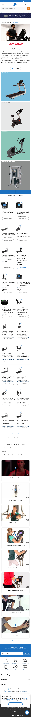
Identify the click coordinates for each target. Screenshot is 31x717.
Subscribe (26, 653)
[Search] (28, 8)
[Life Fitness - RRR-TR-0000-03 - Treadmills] (19, 250)
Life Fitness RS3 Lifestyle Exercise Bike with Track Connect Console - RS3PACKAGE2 (23, 400)
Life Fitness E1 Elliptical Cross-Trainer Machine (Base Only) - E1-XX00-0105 (23, 235)
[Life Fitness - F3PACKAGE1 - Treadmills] (19, 370)
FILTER (7, 192)
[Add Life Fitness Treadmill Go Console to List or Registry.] (5, 203)
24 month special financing (23, 337)
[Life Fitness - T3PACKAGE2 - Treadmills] (4, 415)
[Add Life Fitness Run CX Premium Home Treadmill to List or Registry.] (20, 248)
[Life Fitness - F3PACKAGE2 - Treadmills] (19, 415)
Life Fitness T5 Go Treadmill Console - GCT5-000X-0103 (23, 283)
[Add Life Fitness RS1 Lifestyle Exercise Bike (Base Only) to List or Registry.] (20, 300)
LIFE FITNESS (15, 22)
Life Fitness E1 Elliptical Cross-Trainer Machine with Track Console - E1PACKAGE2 (8, 400)
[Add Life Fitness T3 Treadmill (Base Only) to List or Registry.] (5, 226)
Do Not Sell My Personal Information (19, 711)
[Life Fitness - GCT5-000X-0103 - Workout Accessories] (19, 276)
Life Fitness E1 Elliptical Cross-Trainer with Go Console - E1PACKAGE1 (7, 355)
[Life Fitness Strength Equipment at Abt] (15, 189)
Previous (12, 641)
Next (18, 641)
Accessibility (6, 711)
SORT (23, 192)
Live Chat (8, 691)
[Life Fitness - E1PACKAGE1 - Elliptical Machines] (4, 348)
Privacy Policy (10, 699)
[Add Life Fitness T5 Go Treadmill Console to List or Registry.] (20, 275)
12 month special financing (8, 337)
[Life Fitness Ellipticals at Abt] (15, 159)
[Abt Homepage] (15, 4)
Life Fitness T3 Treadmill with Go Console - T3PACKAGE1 (8, 377)
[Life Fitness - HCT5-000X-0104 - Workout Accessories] (4, 302)
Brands (3, 20)
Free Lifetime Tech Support (6, 1)
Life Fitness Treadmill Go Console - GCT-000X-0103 (8, 211)
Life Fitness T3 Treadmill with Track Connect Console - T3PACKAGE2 (8, 422)
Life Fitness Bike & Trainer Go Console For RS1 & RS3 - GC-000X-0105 (23, 212)
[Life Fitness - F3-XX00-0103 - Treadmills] (4, 250)
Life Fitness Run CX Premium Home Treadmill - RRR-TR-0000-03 (23, 257)
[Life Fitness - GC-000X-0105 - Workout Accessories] (19, 205)
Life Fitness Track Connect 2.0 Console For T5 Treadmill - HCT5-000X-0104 (8, 309)
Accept (15, 704)
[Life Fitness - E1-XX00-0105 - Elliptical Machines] (19, 228)
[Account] (25, 4)
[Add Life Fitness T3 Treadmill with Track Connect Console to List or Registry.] (5, 413)
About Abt (4, 679)
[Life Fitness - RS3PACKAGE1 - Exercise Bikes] (19, 348)
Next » (18, 433)
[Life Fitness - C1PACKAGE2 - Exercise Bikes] (19, 326)
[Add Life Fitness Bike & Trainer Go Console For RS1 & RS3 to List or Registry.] (20, 203)
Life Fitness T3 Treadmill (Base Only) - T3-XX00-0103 (8, 234)
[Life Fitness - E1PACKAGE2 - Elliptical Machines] (4, 392)
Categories (17, 68)
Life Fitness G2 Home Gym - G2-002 (8, 283)
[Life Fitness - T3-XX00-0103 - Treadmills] (4, 228)
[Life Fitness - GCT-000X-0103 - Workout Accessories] (4, 205)
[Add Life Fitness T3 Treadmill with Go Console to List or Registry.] (5, 368)
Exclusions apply (25, 650)
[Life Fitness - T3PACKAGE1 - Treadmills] (4, 370)
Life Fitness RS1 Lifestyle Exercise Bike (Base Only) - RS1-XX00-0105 (23, 309)
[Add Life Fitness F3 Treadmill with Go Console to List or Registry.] (20, 368)
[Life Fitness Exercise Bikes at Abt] (15, 129)
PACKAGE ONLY (8, 218)
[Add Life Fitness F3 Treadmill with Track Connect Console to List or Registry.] (20, 413)
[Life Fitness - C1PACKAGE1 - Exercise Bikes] (4, 326)
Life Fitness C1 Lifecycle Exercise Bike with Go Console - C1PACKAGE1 (7, 333)
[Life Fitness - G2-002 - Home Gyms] (4, 276)
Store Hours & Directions (16, 689)
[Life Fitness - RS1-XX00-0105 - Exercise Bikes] (19, 302)
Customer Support (6, 675)
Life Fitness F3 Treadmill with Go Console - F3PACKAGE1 (22, 377)
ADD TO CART (23, 267)
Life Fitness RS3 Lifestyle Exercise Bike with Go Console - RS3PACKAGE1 (23, 355)
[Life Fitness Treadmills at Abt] (15, 100)
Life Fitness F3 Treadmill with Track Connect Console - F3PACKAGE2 (23, 422)
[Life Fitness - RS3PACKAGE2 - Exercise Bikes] (19, 392)
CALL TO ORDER (8, 293)
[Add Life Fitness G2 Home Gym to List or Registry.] (5, 275)
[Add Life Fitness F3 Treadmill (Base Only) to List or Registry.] (5, 248)
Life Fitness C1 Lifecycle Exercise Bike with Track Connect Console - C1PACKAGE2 (22, 333)
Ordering (3, 684)
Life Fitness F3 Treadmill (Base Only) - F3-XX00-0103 (8, 256)
